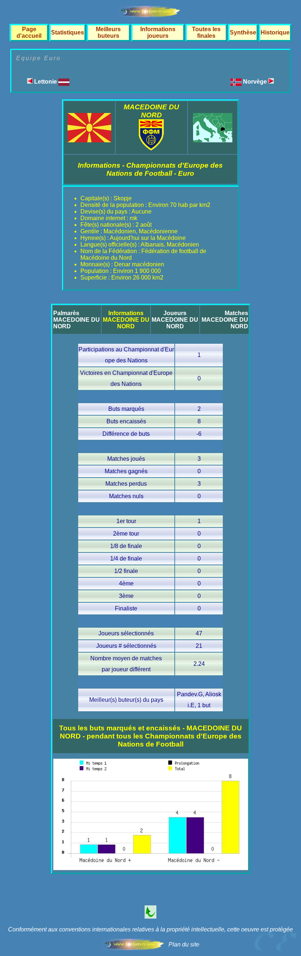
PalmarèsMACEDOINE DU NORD (76, 319)
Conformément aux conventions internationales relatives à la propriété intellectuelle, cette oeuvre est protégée (150, 929)
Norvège (255, 82)
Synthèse (243, 32)
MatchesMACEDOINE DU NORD (225, 319)
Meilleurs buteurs (108, 32)
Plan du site (183, 944)
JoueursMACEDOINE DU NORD (175, 319)
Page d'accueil (29, 32)
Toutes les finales (206, 32)
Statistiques (67, 32)
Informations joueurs (157, 32)
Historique (275, 32)
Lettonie (45, 82)
